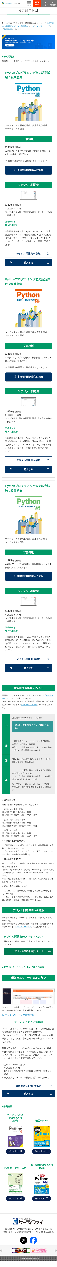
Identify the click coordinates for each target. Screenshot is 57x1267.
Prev (1, 1250)
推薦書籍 (8, 29)
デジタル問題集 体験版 (28, 253)
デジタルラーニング (41, 26)
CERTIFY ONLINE (29, 704)
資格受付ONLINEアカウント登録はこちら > (32, 726)
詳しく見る (13, 1151)
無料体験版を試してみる (28, 1086)
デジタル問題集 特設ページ (28, 951)
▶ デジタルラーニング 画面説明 (18, 1015)
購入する (28, 262)
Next (55, 1250)
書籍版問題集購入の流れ (30, 170)
